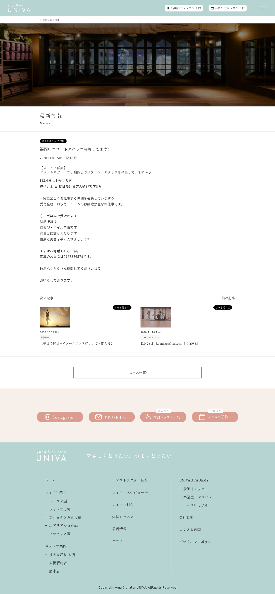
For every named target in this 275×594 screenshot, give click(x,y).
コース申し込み (196, 505)
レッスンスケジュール (130, 492)
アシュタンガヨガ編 (65, 517)
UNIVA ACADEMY (194, 480)
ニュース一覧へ (137, 372)
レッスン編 (58, 501)
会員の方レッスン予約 (230, 8)
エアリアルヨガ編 (63, 525)
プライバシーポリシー (197, 542)
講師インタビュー (197, 489)
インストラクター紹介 (130, 480)
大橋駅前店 (58, 563)
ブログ (117, 541)
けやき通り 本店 (62, 555)
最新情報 (119, 529)
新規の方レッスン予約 (186, 8)
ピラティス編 (60, 534)
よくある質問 (190, 529)
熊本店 (54, 571)
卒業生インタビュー (199, 497)
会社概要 (186, 517)
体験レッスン (123, 517)
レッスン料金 (123, 504)
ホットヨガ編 (60, 509)
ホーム (50, 480)
